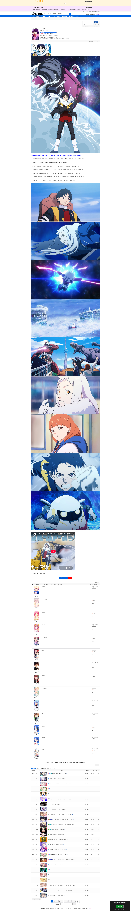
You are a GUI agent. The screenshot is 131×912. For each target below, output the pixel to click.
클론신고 (79, 908)
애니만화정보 (45, 18)
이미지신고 (59, 908)
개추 (61, 577)
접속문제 (47, 908)
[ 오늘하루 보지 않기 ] (121, 909)
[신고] (93, 603)
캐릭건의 (67, 908)
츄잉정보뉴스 (34, 18)
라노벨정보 (50, 18)
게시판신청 (75, 908)
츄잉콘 (93, 11)
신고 (70, 577)
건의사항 (51, 908)
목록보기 (96, 582)
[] (43, 37)
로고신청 (95, 14)
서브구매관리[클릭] (52, 38)
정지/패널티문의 (85, 908)
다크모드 (98, 11)
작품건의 (63, 908)
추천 (64, 577)
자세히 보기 (88, 1)
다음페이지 (38, 899)
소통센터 (90, 11)
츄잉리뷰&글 (40, 18)
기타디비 (71, 908)
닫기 (115, 909)
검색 (74, 904)
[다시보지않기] (85, 9)
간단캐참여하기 (120, 906)
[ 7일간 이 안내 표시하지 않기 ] (93, 41)
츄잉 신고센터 (85, 11)
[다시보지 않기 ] (63, 3)
